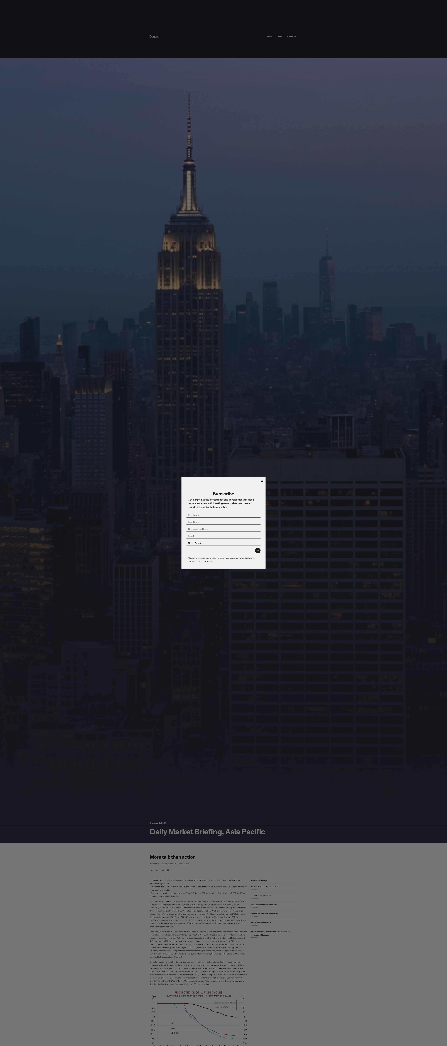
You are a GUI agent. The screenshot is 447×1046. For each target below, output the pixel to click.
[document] (223, 523)
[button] (262, 480)
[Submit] (258, 550)
